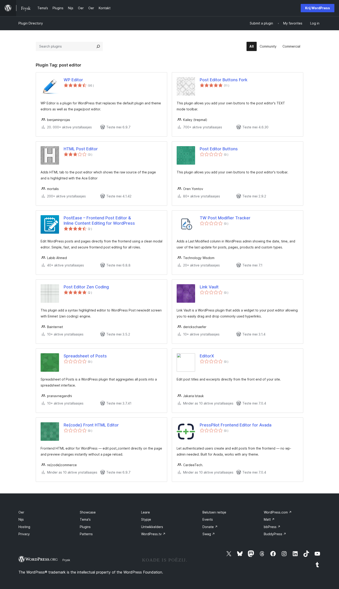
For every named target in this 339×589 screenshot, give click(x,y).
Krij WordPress (317, 8)
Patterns (86, 534)
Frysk (66, 560)
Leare (145, 512)
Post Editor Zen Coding (86, 286)
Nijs (21, 519)
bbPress (272, 527)
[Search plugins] (98, 46)
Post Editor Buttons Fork (223, 79)
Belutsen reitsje (214, 512)
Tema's (85, 519)
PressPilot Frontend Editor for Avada (235, 425)
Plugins (85, 527)
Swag (208, 534)
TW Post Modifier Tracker (225, 217)
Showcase (88, 512)
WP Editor (73, 79)
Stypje (146, 519)
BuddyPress (275, 534)
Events (207, 519)
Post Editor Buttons (219, 148)
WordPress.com (278, 512)
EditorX (207, 355)
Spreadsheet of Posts (85, 355)
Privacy (24, 534)
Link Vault (209, 286)
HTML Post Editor (81, 148)
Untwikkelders (152, 527)
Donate (210, 527)
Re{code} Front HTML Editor (91, 425)
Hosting (24, 527)
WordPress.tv (153, 534)
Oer (21, 512)
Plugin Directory (30, 23)
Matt (269, 519)
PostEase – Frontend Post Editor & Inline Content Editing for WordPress (99, 220)
